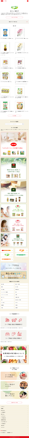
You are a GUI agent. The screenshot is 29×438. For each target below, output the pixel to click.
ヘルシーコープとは (14, 17)
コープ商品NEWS (3, 412)
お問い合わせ (2, 425)
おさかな (16, 302)
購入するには (2, 414)
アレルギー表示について (4, 421)
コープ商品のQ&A (3, 423)
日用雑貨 (16, 307)
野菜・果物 (2, 284)
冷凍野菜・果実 (17, 297)
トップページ (2, 406)
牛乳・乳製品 (2, 289)
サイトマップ (2, 427)
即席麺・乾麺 (16, 289)
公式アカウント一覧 (14, 402)
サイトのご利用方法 (3, 432)
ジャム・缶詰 (2, 302)
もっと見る (14, 115)
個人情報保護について (9, 432)
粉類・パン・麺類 (17, 284)
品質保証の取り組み (3, 419)
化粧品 (2, 307)
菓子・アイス (2, 297)
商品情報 (2, 408)
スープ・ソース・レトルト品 (4, 294)
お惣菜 (16, 294)
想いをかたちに (3, 410)
